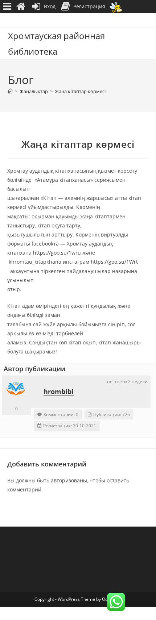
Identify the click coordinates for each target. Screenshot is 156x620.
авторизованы (69, 480)
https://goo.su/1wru (57, 252)
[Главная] (10, 91)
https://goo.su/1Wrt (114, 261)
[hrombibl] (16, 390)
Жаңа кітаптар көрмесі (80, 91)
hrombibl (59, 391)
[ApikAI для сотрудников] (116, 6)
